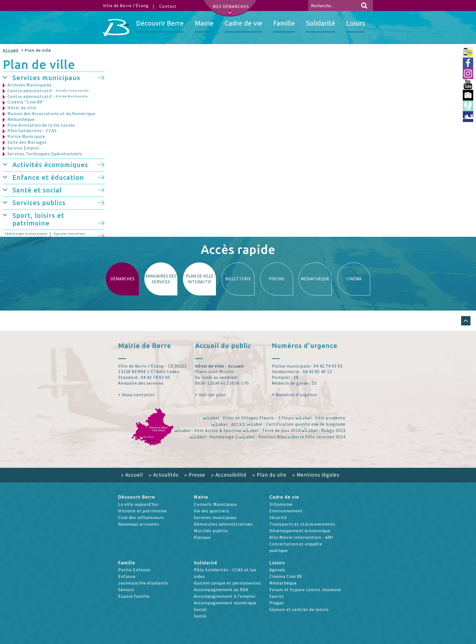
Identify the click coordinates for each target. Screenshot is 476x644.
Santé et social (37, 190)
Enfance (127, 576)
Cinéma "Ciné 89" (25, 102)
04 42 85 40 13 (317, 371)
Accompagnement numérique (225, 602)
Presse (194, 474)
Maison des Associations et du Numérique (51, 113)
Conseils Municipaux (215, 504)
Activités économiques (50, 165)
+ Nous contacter (136, 394)
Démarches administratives (223, 524)
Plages (276, 602)
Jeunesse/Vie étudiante (143, 583)
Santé (200, 616)
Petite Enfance (134, 569)
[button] (7, 77)
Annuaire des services (141, 383)
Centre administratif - (48, 90)
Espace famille (134, 596)
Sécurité (278, 517)
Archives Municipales (29, 85)
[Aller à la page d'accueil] (117, 27)
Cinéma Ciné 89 (285, 576)
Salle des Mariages (27, 142)
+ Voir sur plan (210, 394)
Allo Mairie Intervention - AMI (301, 537)
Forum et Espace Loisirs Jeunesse (305, 589)
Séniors (126, 589)
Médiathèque (21, 119)
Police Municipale (26, 136)
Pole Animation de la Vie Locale (41, 125)
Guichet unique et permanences (227, 583)
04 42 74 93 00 (155, 377)
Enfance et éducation (48, 177)
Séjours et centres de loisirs (299, 609)
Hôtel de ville (21, 107)
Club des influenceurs (141, 517)
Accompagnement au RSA (221, 589)
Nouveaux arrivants (138, 524)
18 (296, 377)
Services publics (39, 202)
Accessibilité (229, 474)
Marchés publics (211, 530)
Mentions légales (315, 474)
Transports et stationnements (302, 524)
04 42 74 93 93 (328, 366)
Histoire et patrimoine (142, 510)
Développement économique (300, 530)
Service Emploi (23, 148)
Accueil (10, 50)
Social (200, 609)
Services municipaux (46, 77)
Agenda (277, 569)
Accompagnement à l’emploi (224, 596)
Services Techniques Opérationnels (44, 153)
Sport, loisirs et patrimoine (38, 219)
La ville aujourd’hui (138, 504)
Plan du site (269, 474)
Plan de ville (39, 64)
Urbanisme (281, 504)
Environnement (286, 510)
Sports (276, 596)
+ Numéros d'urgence (294, 394)
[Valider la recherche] (364, 5)
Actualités (163, 474)
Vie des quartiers (211, 510)
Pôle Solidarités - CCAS (32, 130)
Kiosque (202, 537)
